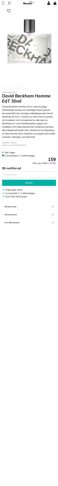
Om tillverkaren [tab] (12, 222)
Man (27, 88)
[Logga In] (49, 3)
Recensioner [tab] (11, 214)
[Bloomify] (29, 3)
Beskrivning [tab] (10, 206)
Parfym (19, 88)
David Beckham (9, 92)
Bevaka (29, 183)
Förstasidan (7, 88)
